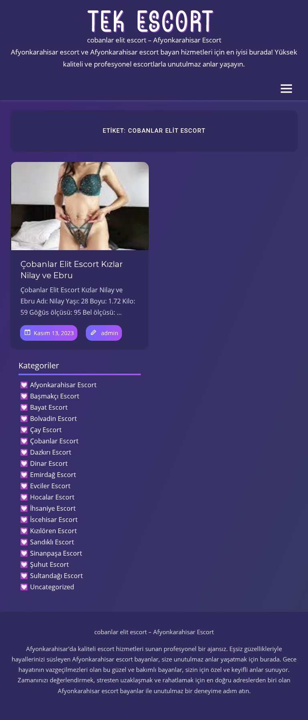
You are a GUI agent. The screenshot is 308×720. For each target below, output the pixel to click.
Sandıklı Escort (52, 542)
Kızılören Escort (53, 530)
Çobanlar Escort (54, 441)
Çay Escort (46, 429)
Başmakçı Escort (54, 396)
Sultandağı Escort (56, 575)
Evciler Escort (50, 485)
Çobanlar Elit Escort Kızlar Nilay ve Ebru (71, 269)
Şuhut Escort (49, 564)
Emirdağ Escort (53, 474)
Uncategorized (52, 586)
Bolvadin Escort (53, 418)
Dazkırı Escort (50, 452)
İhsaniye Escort (53, 508)
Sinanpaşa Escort (56, 553)
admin (109, 333)
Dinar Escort (49, 463)
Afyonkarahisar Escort (63, 384)
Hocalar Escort (52, 497)
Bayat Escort (49, 407)
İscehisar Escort (54, 519)
